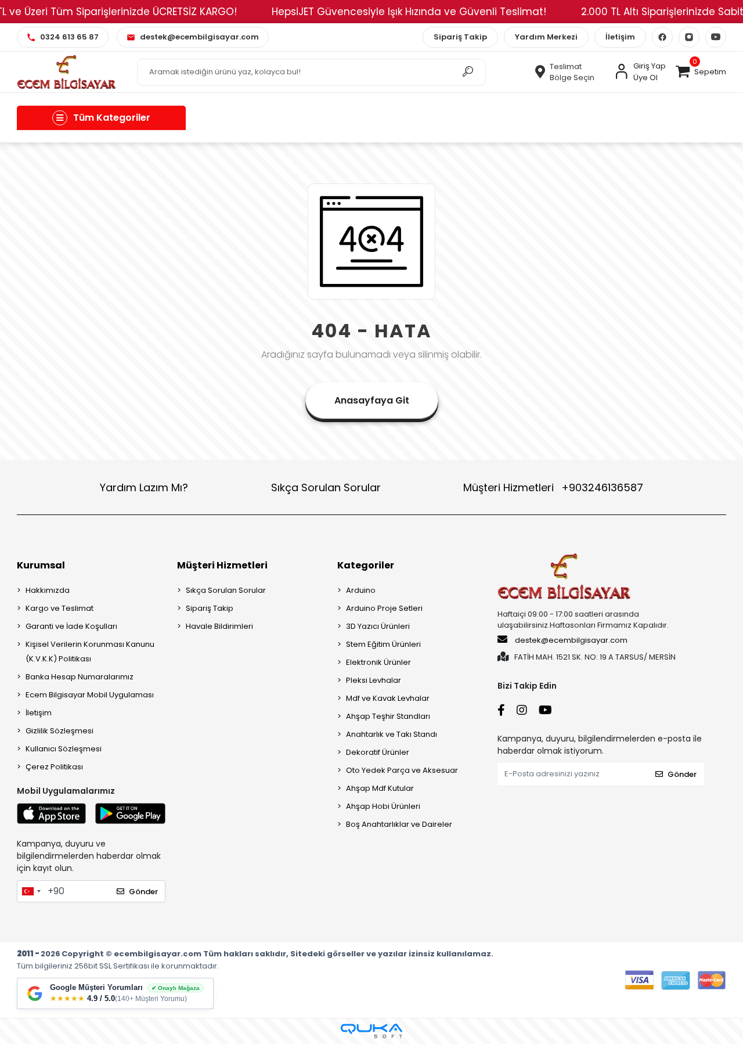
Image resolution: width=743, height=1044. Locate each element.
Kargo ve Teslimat (59, 608)
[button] (700, 72)
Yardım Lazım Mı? (144, 487)
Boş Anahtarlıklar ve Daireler (399, 824)
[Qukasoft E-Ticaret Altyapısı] (371, 1031)
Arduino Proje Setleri (384, 608)
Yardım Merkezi (546, 36)
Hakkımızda (48, 590)
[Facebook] (662, 37)
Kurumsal (41, 565)
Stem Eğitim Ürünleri (383, 644)
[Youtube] (715, 37)
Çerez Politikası (54, 766)
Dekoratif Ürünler (377, 752)
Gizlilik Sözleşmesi (59, 730)
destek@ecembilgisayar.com (571, 640)
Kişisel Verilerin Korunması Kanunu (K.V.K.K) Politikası (90, 651)
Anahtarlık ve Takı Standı (391, 734)
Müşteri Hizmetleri (553, 487)
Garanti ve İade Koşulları (71, 626)
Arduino (361, 590)
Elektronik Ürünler (378, 662)
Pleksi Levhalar (373, 680)
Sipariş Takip (460, 36)
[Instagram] (689, 37)
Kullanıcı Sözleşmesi (64, 748)
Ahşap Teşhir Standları (388, 716)
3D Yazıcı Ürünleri (378, 626)
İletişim (620, 36)
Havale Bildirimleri (219, 626)
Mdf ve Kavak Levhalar (388, 698)
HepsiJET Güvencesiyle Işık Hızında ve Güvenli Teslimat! (409, 12)
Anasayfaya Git (371, 400)
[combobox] (30, 891)
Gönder (143, 891)
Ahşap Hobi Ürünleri (383, 806)
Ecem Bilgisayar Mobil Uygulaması (90, 694)
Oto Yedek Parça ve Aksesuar (402, 770)
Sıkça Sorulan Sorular (326, 487)
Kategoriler (365, 565)
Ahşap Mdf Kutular (380, 788)
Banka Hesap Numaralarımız (80, 676)
